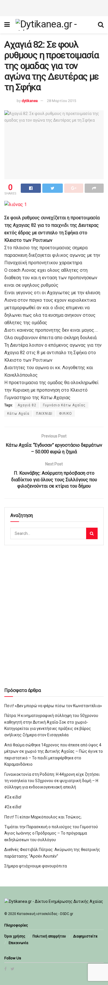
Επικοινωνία (18, 943)
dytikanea (30, 101)
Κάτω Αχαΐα (18, 414)
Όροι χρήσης (14, 936)
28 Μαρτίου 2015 (61, 101)
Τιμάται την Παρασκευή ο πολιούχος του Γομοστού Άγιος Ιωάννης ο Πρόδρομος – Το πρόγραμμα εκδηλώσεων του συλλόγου (51, 833)
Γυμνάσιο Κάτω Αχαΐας (64, 405)
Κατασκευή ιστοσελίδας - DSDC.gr (45, 914)
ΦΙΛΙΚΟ (65, 414)
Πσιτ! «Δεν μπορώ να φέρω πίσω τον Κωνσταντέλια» (53, 705)
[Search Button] (92, 533)
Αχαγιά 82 (27, 405)
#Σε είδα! (12, 797)
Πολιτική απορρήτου (49, 936)
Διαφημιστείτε (85, 936)
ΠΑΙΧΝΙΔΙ (44, 414)
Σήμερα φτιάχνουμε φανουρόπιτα (35, 866)
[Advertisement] (54, 7)
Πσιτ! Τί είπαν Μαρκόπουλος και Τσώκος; (43, 817)
